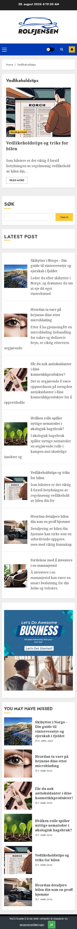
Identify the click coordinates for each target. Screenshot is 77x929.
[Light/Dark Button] (50, 49)
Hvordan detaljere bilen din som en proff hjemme (50, 519)
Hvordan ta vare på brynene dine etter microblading (46, 314)
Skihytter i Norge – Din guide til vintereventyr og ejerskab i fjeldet (51, 265)
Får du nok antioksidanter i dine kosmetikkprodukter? (54, 793)
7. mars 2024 (45, 770)
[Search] (61, 49)
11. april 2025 (45, 741)
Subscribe (72, 49)
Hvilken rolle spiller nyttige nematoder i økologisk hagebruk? (47, 423)
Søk (9, 204)
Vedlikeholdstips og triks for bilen (52, 857)
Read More (16, 180)
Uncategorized (18, 132)
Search (64, 217)
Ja (51, 925)
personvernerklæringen (32, 925)
